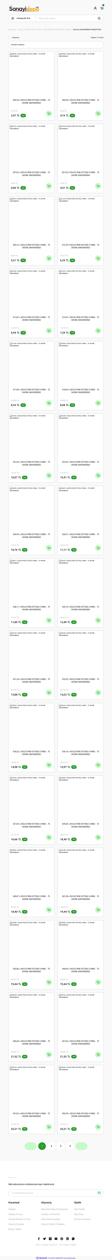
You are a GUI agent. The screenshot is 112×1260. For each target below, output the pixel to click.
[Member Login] (95, 8)
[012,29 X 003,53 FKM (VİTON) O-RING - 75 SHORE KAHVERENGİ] (80, 219)
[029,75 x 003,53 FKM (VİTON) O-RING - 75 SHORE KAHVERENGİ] (80, 581)
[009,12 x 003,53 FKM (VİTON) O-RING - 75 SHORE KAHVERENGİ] (31, 219)
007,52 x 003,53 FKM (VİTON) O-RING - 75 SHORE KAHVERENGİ (31, 173)
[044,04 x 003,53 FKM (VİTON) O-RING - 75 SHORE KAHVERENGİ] (80, 943)
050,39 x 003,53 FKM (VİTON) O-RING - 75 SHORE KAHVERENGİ (80, 1114)
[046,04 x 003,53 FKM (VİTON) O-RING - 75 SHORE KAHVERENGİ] (31, 1015)
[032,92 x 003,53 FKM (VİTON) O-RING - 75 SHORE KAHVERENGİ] (80, 653)
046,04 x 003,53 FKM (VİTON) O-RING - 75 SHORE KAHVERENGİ (31, 1042)
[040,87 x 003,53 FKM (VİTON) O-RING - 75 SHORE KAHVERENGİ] (31, 871)
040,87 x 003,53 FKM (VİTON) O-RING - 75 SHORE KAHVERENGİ (31, 897)
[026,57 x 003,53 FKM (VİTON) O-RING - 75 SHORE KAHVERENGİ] (80, 509)
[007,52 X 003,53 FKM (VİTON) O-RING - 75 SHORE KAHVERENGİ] (80, 147)
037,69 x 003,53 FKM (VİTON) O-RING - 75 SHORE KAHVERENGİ (31, 825)
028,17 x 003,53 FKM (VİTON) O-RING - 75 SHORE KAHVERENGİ (31, 608)
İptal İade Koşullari (50, 1219)
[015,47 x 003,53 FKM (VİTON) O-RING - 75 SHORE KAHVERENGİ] (80, 292)
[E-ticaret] (56, 1258)
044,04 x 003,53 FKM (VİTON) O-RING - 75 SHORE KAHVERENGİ (80, 970)
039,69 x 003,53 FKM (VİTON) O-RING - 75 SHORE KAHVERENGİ (80, 825)
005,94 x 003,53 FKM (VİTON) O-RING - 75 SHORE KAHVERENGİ (80, 101)
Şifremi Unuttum (82, 1219)
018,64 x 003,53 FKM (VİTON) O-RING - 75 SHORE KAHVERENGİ (80, 391)
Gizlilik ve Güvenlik (50, 1214)
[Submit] (99, 1193)
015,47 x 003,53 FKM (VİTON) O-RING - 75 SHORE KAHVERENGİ (80, 318)
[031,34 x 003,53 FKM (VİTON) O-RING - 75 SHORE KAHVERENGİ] (31, 653)
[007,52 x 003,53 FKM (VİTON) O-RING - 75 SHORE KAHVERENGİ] (31, 147)
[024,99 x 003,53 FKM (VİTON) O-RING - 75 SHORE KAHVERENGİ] (31, 509)
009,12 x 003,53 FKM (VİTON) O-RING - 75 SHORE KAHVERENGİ (31, 246)
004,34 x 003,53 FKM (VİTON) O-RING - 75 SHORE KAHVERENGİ (31, 101)
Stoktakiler (15, 38)
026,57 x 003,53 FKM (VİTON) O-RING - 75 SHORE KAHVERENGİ (80, 535)
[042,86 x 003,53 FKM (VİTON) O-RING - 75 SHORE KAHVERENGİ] (31, 943)
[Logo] (23, 8)
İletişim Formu (15, 1214)
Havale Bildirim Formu (19, 1219)
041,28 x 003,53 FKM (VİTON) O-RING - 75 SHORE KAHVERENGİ (80, 897)
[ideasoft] (41, 1258)
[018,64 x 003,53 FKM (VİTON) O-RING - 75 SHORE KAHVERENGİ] (80, 364)
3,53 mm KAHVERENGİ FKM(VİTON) (87, 30)
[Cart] (102, 8)
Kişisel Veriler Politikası (53, 1224)
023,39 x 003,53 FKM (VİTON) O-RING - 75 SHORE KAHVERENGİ (80, 463)
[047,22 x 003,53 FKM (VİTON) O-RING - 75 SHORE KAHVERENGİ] (80, 1015)
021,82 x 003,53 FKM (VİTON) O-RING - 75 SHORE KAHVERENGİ (31, 463)
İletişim (12, 1209)
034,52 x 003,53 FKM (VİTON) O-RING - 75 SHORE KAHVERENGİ (31, 753)
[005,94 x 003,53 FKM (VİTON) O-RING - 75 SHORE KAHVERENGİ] (80, 74)
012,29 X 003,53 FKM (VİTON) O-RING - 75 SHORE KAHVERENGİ (80, 246)
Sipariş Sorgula (16, 1224)
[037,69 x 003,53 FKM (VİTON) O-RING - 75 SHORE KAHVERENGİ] (31, 798)
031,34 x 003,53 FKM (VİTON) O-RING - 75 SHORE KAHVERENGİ (31, 680)
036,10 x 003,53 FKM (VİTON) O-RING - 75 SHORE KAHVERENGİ (80, 753)
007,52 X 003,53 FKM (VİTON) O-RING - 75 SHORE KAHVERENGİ (80, 173)
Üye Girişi (78, 1214)
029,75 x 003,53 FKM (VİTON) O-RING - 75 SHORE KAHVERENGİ (80, 608)
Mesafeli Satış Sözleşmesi (54, 1209)
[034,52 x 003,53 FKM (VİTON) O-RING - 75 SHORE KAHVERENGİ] (31, 726)
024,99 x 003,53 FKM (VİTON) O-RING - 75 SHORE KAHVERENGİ (31, 535)
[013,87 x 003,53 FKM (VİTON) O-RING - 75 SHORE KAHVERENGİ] (31, 292)
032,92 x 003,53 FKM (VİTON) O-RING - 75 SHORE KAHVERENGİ (80, 680)
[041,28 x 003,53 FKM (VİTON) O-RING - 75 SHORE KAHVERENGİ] (80, 871)
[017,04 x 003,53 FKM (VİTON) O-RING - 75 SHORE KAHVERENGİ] (31, 364)
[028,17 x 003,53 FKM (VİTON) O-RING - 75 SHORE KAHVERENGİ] (31, 581)
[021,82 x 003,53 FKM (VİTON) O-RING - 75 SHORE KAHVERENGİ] (31, 436)
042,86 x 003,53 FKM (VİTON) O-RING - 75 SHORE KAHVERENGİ (31, 970)
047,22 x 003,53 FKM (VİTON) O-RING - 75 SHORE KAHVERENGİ (80, 1042)
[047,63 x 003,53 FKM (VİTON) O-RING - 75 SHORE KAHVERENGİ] (31, 1088)
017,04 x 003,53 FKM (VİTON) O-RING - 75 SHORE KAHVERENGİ (31, 391)
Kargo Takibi (14, 1229)
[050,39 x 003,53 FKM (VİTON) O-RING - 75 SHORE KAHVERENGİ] (80, 1088)
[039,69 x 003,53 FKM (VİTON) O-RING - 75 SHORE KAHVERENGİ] (80, 798)
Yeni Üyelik (79, 1209)
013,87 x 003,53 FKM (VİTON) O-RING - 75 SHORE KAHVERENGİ (31, 318)
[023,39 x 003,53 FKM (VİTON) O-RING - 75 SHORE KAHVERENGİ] (80, 436)
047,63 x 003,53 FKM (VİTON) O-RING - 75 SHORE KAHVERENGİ (31, 1114)
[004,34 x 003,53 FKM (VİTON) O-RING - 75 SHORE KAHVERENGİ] (31, 74)
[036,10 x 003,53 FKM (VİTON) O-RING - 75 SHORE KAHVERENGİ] (80, 726)
